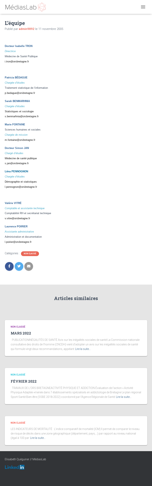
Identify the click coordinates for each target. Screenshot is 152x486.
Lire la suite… (83, 349)
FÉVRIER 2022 (24, 381)
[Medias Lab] (27, 7)
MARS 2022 (21, 333)
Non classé (30, 254)
